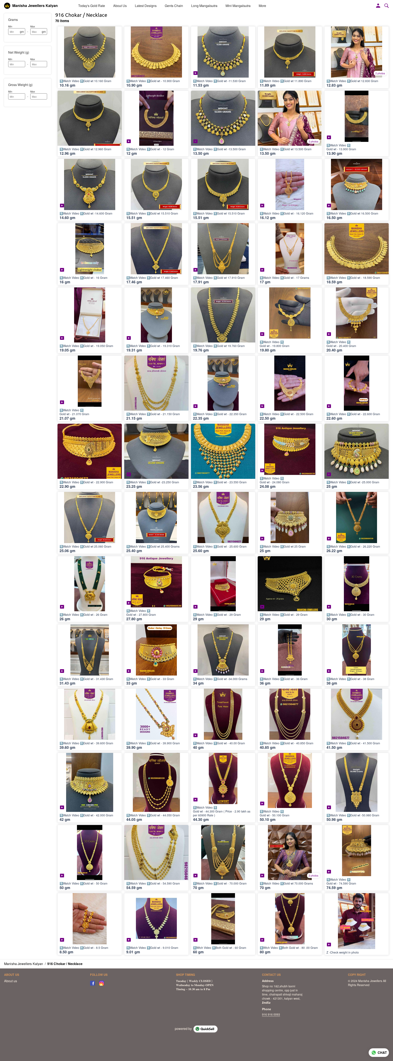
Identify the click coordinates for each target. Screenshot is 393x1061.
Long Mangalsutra (204, 5)
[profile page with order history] (378, 6)
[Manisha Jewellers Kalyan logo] (7, 6)
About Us (120, 5)
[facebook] (92, 983)
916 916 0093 (271, 1014)
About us (10, 981)
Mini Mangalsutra (238, 5)
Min (10, 26)
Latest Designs (146, 5)
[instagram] (101, 983)
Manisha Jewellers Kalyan (35, 6)
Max (32, 26)
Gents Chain (174, 5)
